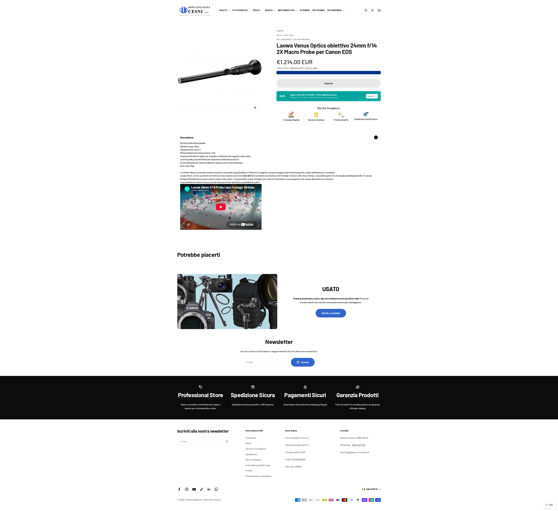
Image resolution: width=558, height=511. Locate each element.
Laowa (280, 30)
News (248, 443)
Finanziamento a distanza (258, 476)
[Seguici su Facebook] (179, 489)
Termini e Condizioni (256, 448)
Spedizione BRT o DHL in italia (303, 68)
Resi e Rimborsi (253, 459)
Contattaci (251, 437)
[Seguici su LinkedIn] (209, 489)
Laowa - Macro (288, 35)
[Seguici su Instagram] (187, 489)
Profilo (249, 470)
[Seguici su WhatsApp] (216, 489)
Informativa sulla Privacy (258, 465)
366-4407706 (358, 445)
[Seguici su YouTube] (194, 489)
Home (279, 35)
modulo (350, 452)
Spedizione (251, 454)
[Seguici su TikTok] (201, 489)
